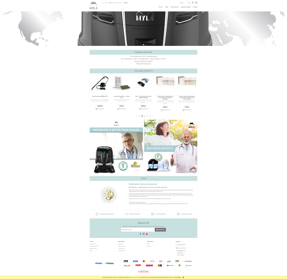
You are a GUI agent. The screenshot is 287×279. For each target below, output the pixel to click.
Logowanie (120, 243)
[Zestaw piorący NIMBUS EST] (100, 85)
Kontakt (148, 246)
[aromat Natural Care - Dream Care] (121, 85)
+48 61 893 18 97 (181, 244)
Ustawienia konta (121, 250)
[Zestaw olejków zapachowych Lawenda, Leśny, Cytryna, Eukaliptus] (165, 85)
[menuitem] (161, 7)
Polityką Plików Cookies (135, 277)
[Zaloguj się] (193, 2)
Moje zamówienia (121, 246)
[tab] (141, 44)
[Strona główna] (93, 5)
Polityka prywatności (94, 246)
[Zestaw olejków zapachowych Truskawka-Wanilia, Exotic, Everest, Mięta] (187, 85)
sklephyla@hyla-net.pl (116, 2)
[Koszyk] (196, 2)
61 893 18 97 (106, 2)
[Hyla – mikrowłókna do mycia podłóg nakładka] (143, 85)
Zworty (91, 250)
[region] (143, 28)
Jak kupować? (93, 243)
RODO (148, 243)
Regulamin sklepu (93, 248)
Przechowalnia (121, 248)
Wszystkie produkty (143, 271)
